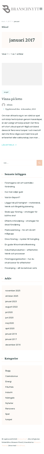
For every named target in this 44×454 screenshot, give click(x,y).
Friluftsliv (9, 387)
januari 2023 (11, 301)
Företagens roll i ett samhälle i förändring (19, 185)
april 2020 (9, 328)
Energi (8, 381)
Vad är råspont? (12, 197)
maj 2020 (9, 323)
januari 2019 (11, 334)
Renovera (10, 409)
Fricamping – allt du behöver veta (21, 268)
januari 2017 (11, 339)
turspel (6, 92)
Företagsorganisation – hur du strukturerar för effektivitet (19, 261)
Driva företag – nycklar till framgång (22, 239)
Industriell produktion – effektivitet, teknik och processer (21, 252)
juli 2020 (9, 312)
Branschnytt (22, 439)
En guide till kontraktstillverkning (20, 244)
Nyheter (9, 403)
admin (9, 105)
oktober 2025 (11, 296)
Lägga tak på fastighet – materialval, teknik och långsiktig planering (22, 205)
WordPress (20, 445)
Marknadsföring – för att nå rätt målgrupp (20, 232)
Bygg (7, 371)
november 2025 (12, 291)
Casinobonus (11, 376)
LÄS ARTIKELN (8, 145)
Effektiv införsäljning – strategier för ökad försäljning (22, 223)
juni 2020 (9, 318)
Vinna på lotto (12, 99)
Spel (7, 414)
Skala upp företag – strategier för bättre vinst (21, 214)
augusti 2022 (11, 307)
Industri (8, 392)
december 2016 (13, 345)
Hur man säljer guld (14, 192)
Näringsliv (10, 398)
